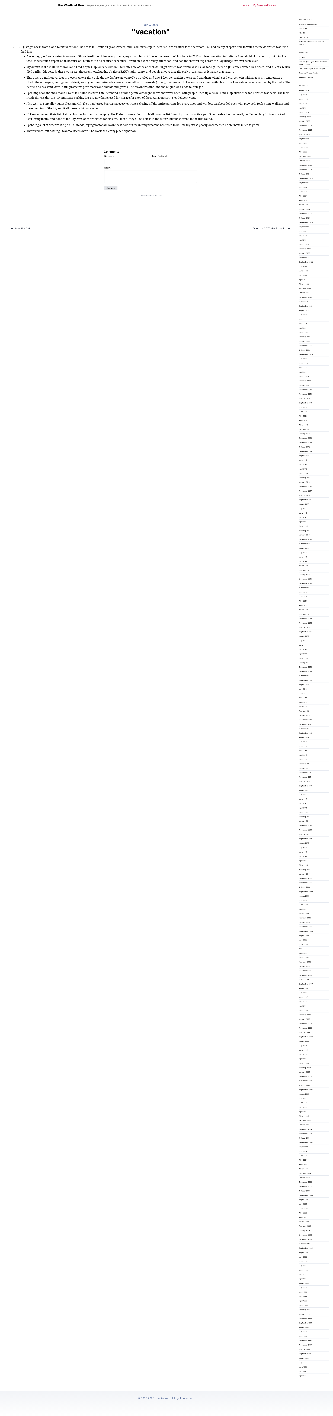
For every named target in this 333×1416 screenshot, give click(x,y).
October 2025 (304, 134)
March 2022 (304, 284)
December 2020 (305, 346)
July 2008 (303, 940)
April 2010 (303, 861)
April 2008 (303, 953)
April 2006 (303, 1059)
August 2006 (304, 1041)
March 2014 (303, 658)
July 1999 (303, 1288)
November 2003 (305, 1186)
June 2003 (303, 1208)
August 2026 (304, 90)
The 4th (302, 33)
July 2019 (303, 407)
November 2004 (305, 1134)
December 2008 (305, 927)
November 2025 (305, 130)
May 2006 (303, 1054)
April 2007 (303, 1006)
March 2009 (304, 914)
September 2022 (306, 262)
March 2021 (303, 332)
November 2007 (305, 975)
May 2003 (303, 1213)
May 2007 (303, 1002)
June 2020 (303, 363)
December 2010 (305, 825)
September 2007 (306, 984)
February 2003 (305, 1226)
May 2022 (303, 275)
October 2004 (304, 1138)
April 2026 (303, 108)
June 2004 (303, 1156)
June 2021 (303, 319)
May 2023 (303, 236)
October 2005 (304, 1085)
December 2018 (305, 438)
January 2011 (304, 821)
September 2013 (305, 680)
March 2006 (304, 1063)
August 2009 (304, 896)
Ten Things (303, 37)
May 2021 (303, 324)
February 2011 (304, 817)
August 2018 (304, 456)
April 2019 (303, 420)
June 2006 (303, 1050)
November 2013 (305, 671)
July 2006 (303, 1046)
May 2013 (303, 698)
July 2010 (303, 847)
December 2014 (305, 619)
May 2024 (303, 196)
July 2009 (303, 900)
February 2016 (304, 570)
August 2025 (304, 139)
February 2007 (305, 1015)
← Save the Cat (20, 228)
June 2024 (303, 192)
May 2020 (303, 368)
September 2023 (306, 222)
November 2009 (305, 883)
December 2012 (305, 720)
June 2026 (303, 99)
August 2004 (304, 1147)
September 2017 (305, 500)
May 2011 (302, 803)
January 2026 (304, 121)
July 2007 (303, 993)
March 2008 (304, 957)
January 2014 (304, 663)
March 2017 (303, 526)
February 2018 (304, 478)
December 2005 (305, 1076)
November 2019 (305, 394)
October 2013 (304, 676)
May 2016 (303, 561)
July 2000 (303, 1266)
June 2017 (303, 513)
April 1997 (303, 1376)
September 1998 (305, 1323)
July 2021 (303, 315)
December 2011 (305, 773)
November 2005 (305, 1081)
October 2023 (304, 218)
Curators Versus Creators (309, 73)
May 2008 (303, 949)
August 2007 (304, 988)
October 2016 (304, 544)
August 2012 (304, 737)
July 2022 (303, 266)
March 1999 (303, 1305)
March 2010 (303, 865)
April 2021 (303, 328)
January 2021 (304, 341)
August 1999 (304, 1283)
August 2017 (304, 504)
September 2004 (306, 1142)
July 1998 (303, 1332)
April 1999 (303, 1301)
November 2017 (305, 491)
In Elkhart (302, 57)
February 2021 (304, 337)
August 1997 (304, 1358)
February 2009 (305, 918)
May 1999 (303, 1297)
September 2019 (305, 403)
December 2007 (305, 971)
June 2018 (303, 460)
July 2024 (303, 187)
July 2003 (303, 1204)
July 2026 (303, 95)
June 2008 (303, 944)
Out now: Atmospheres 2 (309, 24)
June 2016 (303, 557)
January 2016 (304, 574)
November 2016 (305, 539)
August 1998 (304, 1327)
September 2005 (306, 1090)
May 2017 (303, 517)
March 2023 (304, 244)
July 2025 (303, 143)
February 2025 (305, 156)
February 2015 (304, 614)
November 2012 (305, 724)
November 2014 (305, 623)
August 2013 (304, 685)
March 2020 (304, 376)
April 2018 (303, 469)
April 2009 (303, 909)
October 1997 (304, 1349)
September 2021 (305, 306)
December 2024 (305, 165)
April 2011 (303, 808)
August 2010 (304, 843)
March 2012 (303, 759)
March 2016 (303, 566)
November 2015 (305, 583)
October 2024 (304, 174)
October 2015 (304, 588)
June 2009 (303, 905)
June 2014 (303, 645)
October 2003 (304, 1191)
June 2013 (303, 693)
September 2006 (306, 1037)
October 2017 (304, 495)
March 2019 (303, 425)
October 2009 (304, 887)
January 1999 (304, 1314)
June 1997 (303, 1367)
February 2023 (305, 249)
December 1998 (305, 1319)
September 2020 (306, 354)
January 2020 (304, 385)
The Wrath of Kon (70, 5)
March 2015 (303, 610)
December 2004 (305, 1129)
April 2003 (303, 1217)
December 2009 (305, 878)
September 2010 (305, 839)
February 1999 (304, 1310)
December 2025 (305, 126)
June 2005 (303, 1103)
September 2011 (305, 786)
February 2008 (305, 962)
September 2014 (305, 632)
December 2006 (305, 1024)
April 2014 (303, 654)
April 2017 (303, 522)
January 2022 (304, 293)
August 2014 (304, 636)
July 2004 (303, 1151)
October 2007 (304, 979)
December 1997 (305, 1340)
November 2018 (305, 442)
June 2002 (303, 1261)
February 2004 (305, 1173)
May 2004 (303, 1160)
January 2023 (304, 253)
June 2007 (303, 997)
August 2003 (304, 1200)
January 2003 (304, 1230)
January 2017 (304, 535)
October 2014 (304, 627)
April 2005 (303, 1112)
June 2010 (303, 852)
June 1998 (303, 1336)
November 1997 (305, 1345)
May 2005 (303, 1107)
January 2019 (304, 434)
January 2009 (304, 922)
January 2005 (304, 1125)
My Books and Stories (264, 5)
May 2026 (303, 104)
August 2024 (304, 183)
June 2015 (303, 596)
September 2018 (305, 451)
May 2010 (303, 856)
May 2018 (303, 464)
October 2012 (304, 729)
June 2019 (303, 412)
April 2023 (303, 240)
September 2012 (305, 733)
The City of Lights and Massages (312, 68)
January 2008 (304, 966)
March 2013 (303, 707)
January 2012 (304, 768)
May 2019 (303, 416)
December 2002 (305, 1235)
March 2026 (304, 112)
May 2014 (303, 649)
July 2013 (303, 689)
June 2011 (303, 799)
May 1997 (303, 1371)
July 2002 (303, 1257)
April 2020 (303, 372)
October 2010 (304, 834)
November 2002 (305, 1239)
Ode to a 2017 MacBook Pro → (271, 228)
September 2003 (306, 1195)
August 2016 (304, 548)
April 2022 (303, 280)
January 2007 (304, 1019)
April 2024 (303, 200)
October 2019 (304, 398)
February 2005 (305, 1120)
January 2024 (304, 209)
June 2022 (303, 271)
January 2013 (304, 715)
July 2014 (303, 641)
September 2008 (306, 931)
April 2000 (303, 1279)
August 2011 (304, 790)
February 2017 (304, 531)
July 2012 (303, 742)
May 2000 (303, 1275)
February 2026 (305, 117)
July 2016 (303, 553)
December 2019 (305, 390)
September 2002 (306, 1248)
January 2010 (304, 874)
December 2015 (305, 579)
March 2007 (304, 1010)
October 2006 (304, 1032)
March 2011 (303, 812)
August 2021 (304, 310)
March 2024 (304, 205)
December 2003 (305, 1182)
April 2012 (303, 755)
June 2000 (303, 1270)
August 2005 (304, 1094)
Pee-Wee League (306, 77)
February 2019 (304, 429)
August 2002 (304, 1252)
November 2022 (305, 258)
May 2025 (303, 152)
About (246, 5)
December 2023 (305, 213)
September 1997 (305, 1354)
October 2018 (304, 447)
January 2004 (304, 1178)
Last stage (303, 28)
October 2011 (304, 781)
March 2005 (304, 1116)
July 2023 (303, 231)
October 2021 (304, 302)
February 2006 (305, 1068)
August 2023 (304, 227)
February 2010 (304, 870)
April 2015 (303, 605)
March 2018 (303, 473)
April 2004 (303, 1164)
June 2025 (303, 148)
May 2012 (303, 751)
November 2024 (305, 170)
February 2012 (304, 764)
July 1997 (303, 1362)
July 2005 (303, 1098)
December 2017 (305, 487)
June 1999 (303, 1292)
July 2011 (302, 795)
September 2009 (306, 892)
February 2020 (305, 381)
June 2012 (303, 746)
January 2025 (304, 161)
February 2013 (304, 711)
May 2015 (303, 601)
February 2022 (305, 288)
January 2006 (304, 1072)
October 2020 (304, 350)
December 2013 (305, 667)
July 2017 (303, 509)
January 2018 (304, 482)
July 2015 (303, 592)
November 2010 (305, 830)
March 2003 (304, 1222)
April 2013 (303, 702)
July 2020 (303, 359)
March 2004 (304, 1169)
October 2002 (304, 1244)
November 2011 (305, 777)
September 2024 (306, 178)
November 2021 (305, 297)
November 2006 (305, 1028)
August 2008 (304, 936)
